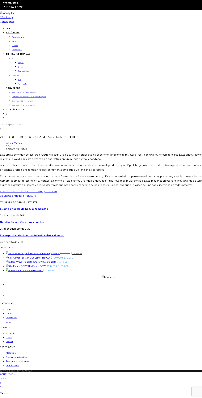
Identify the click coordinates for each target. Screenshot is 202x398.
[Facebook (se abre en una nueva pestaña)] (7, 290)
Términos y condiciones (17, 361)
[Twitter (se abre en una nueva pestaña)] (7, 284)
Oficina (9, 313)
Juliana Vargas (14, 143)
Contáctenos (12, 365)
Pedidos (9, 341)
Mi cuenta (10, 333)
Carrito (9, 337)
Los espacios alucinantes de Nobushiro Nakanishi (32, 235)
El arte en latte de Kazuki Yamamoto (24, 209)
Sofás (8, 322)
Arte (8, 146)
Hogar (9, 309)
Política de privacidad (17, 357)
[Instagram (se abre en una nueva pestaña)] (7, 295)
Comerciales (11, 317)
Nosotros (11, 353)
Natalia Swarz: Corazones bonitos (22, 222)
